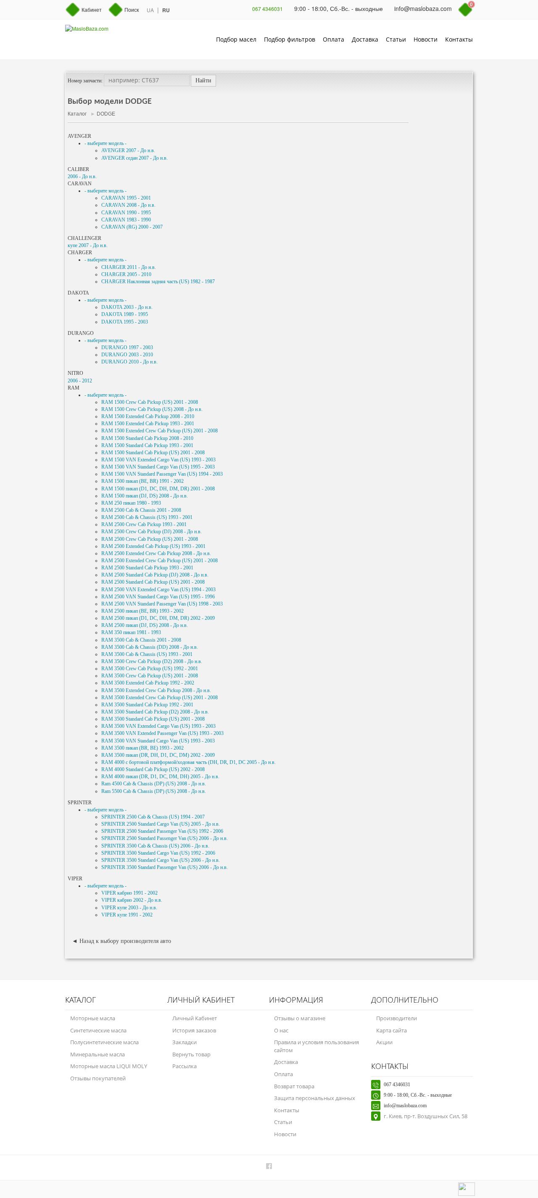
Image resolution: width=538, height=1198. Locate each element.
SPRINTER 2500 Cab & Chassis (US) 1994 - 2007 (153, 817)
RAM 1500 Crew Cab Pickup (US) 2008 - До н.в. (152, 409)
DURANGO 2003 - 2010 (127, 355)
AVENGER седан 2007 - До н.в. (134, 158)
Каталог (77, 114)
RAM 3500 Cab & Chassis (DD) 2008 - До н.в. (149, 647)
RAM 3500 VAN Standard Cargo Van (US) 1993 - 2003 (158, 741)
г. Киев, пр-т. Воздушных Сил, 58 (425, 1116)
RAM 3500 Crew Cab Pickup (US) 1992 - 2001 (149, 668)
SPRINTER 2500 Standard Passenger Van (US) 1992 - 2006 (162, 831)
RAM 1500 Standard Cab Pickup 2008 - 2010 (147, 438)
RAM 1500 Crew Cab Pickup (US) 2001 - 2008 (149, 402)
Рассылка (184, 1066)
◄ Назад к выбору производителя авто (121, 941)
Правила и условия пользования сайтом (316, 1046)
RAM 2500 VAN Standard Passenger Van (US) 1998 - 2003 (162, 604)
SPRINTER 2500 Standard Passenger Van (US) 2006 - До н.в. (164, 838)
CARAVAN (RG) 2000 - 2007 (132, 227)
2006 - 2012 (80, 381)
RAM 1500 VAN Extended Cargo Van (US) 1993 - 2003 (158, 460)
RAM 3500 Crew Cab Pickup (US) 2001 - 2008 (149, 676)
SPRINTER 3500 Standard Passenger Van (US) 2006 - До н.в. (164, 867)
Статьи (396, 39)
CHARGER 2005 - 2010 (126, 274)
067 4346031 (267, 8)
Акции (384, 1042)
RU (166, 10)
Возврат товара (294, 1086)
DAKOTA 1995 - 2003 (124, 322)
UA (150, 9)
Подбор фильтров (289, 39)
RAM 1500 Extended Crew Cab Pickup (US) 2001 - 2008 (159, 431)
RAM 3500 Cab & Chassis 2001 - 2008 (141, 640)
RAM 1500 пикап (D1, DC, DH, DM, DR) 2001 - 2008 (158, 489)
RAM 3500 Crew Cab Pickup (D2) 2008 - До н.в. (151, 661)
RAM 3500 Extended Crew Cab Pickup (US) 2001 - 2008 (159, 697)
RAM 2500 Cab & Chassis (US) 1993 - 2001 (147, 517)
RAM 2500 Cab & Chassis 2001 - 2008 (141, 510)
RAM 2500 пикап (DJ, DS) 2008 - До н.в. (144, 625)
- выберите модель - (105, 143)
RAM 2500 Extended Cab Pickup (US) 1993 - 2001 (153, 546)
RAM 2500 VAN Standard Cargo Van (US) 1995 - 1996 (158, 597)
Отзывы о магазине (299, 1018)
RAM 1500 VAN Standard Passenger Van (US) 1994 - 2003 (162, 474)
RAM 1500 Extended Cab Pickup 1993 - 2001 (147, 424)
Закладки (184, 1042)
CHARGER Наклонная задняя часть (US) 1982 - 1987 (158, 281)
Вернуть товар (191, 1054)
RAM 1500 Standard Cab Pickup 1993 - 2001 (147, 445)
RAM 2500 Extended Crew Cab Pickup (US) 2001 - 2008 (159, 560)
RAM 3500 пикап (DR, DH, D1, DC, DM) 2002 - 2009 (158, 755)
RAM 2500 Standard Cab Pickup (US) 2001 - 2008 (153, 582)
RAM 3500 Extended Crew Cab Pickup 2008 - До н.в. (156, 690)
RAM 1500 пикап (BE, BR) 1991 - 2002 (142, 481)
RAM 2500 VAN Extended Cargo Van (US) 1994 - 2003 (158, 589)
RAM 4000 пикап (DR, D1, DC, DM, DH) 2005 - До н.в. (160, 776)
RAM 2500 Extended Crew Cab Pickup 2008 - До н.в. (156, 553)
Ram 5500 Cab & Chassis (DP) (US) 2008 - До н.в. (153, 791)
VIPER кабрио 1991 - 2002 (129, 893)
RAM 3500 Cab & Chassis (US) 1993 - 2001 (147, 654)
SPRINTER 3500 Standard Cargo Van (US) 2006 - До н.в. (160, 860)
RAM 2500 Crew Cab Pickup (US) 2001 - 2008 (149, 539)
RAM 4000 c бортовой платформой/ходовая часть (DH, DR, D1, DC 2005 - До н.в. (188, 762)
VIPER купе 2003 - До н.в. (129, 908)
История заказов (194, 1030)
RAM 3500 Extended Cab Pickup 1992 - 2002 (147, 683)
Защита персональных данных (314, 1098)
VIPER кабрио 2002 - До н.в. (131, 900)
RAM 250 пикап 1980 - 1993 (131, 503)
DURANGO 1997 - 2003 (127, 347)
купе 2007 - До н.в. (88, 245)
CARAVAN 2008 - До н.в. (128, 205)
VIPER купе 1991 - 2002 (127, 915)
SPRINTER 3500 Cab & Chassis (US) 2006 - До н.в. (155, 846)
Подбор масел (236, 39)
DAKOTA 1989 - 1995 (124, 314)
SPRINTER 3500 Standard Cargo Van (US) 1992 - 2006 (158, 853)
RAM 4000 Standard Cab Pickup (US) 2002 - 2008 (153, 769)
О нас (281, 1030)
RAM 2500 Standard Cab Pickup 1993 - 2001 (147, 568)
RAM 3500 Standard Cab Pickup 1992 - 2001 (147, 705)
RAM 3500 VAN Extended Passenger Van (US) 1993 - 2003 (162, 733)
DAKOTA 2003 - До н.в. (127, 307)
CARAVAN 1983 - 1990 (126, 220)
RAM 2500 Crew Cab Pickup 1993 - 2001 (144, 524)
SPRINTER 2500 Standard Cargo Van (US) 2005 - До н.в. (160, 824)
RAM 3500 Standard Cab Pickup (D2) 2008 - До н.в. (155, 712)
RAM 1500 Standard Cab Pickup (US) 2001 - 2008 (153, 453)
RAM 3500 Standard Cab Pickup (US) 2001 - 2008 (153, 719)
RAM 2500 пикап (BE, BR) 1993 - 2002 (142, 611)
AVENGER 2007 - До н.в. (128, 150)
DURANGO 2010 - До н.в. (129, 362)
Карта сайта (391, 1030)
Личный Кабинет (194, 1018)
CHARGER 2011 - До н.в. (128, 267)
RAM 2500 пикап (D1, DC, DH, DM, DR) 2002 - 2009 (158, 618)
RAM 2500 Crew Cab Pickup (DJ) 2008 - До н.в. (151, 531)
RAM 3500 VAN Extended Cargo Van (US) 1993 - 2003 (158, 726)
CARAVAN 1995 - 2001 (126, 198)
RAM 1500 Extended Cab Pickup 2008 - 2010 (147, 416)
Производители (396, 1018)
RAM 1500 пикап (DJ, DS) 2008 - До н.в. (144, 496)
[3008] (468, 973)
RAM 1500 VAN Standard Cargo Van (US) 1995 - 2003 (158, 467)
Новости (426, 39)
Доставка (365, 39)
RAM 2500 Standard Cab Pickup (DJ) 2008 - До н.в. (154, 575)
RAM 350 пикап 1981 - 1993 (131, 632)
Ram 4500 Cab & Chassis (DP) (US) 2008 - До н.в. (153, 784)
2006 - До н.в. (82, 176)
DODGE (106, 114)
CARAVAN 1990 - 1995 (126, 213)
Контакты (459, 39)
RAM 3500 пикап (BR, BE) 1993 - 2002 (142, 748)
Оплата (333, 39)
